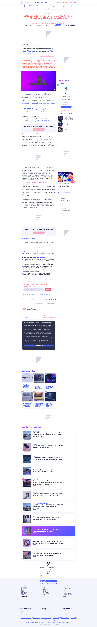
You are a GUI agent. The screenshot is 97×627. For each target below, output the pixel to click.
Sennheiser (66, 604)
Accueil (23, 11)
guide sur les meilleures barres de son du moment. (38, 244)
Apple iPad (44, 609)
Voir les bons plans (46, 55)
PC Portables (66, 586)
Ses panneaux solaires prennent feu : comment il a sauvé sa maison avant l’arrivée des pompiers (48, 506)
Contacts (43, 622)
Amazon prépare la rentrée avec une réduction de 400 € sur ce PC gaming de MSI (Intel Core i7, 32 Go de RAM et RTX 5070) (68, 119)
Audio (25, 303)
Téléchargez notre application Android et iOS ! (33, 251)
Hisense (44, 598)
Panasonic (44, 600)
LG (43, 599)
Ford (22, 601)
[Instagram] (43, 583)
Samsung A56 (63, 196)
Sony (43, 603)
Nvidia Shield (45, 592)
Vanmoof (65, 615)
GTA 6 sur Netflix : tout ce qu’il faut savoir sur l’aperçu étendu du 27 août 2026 (47, 530)
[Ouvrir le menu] (22, 2)
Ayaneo (43, 588)
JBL (64, 601)
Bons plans (65, 2)
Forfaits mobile (64, 202)
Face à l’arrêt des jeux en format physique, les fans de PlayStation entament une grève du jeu (48, 542)
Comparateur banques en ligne (38, 620)
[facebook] (31, 317)
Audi (22, 598)
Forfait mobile (72, 2)
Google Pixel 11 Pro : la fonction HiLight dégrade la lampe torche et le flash (48, 446)
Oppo (22, 591)
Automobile (23, 596)
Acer (64, 587)
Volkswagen (23, 606)
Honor (65, 591)
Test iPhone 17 (56, 617)
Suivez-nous (58, 25)
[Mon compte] (30, 2)
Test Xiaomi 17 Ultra (65, 617)
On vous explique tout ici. (48, 248)
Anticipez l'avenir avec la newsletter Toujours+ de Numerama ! (26, 386)
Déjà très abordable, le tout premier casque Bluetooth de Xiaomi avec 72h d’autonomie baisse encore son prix (38, 274)
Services (35, 528)
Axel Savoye (29, 308)
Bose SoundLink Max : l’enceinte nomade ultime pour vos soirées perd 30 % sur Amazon (38, 270)
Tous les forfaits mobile (67, 110)
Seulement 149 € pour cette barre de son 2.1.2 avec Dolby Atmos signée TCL (39, 405)
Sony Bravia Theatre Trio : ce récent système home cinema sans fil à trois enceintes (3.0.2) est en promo (38, 267)
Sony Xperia (23, 593)
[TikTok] (54, 583)
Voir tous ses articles (48, 317)
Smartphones (24, 586)
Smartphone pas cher (65, 203)
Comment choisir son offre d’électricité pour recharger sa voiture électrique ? (47, 470)
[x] (23, 317)
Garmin (22, 612)
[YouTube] (50, 583)
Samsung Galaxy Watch (26, 614)
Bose (65, 599)
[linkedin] (28, 317)
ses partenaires (32, 339)
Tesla (22, 605)
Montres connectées (25, 608)
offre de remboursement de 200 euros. (44, 122)
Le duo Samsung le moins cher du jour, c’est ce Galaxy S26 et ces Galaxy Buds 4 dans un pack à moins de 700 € (38, 260)
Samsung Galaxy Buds (68, 603)
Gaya (65, 611)
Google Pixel (23, 588)
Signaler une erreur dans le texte (29, 299)
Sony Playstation (45, 593)
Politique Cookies (51, 622)
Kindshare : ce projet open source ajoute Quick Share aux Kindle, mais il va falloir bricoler (47, 494)
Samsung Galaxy (24, 592)
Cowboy (65, 609)
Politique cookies (29, 343)
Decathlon (66, 610)
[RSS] (47, 583)
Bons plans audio (34, 11)
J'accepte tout (39, 345)
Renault (22, 604)
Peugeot (23, 603)
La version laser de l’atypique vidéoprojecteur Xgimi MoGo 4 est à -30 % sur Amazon (68, 130)
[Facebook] (45, 583)
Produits (49, 303)
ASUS (43, 587)
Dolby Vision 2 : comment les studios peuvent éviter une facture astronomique (47, 554)
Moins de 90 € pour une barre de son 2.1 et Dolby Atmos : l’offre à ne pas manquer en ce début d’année (50, 405)
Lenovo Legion (45, 589)
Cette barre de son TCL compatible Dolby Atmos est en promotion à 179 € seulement (39, 387)
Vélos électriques (67, 608)
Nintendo (44, 591)
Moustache (66, 612)
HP (64, 592)
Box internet (63, 208)
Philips (43, 601)
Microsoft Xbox (45, 590)
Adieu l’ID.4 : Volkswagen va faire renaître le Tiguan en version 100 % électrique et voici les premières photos (47, 434)
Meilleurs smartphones (65, 200)
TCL (55, 303)
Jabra (65, 600)
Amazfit (22, 609)
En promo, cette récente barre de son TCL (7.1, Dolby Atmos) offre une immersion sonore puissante (27, 405)
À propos (37, 622)
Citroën (22, 600)
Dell (64, 589)
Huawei (22, 589)
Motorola (23, 590)
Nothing (65, 602)
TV (42, 596)
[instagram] (26, 317)
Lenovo (65, 590)
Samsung (44, 602)
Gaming (44, 586)
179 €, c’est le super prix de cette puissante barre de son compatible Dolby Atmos (50, 387)
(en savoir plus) (47, 334)
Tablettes (44, 608)
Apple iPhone (24, 587)
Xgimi (43, 605)
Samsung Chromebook (68, 594)
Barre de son (33, 303)
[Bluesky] (56, 583)
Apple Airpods (66, 598)
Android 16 (73, 617)
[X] (40, 583)
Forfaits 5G (63, 198)
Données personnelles (62, 622)
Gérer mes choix (38, 348)
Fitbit (22, 611)
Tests (54, 2)
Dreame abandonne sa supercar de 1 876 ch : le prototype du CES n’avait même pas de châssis (48, 458)
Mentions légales (29, 622)
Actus (50, 2)
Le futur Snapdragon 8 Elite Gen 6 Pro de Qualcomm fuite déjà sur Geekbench (46, 518)
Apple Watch (23, 610)
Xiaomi (22, 594)
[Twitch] (52, 583)
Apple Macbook (67, 588)
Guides (59, 2)
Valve (43, 594)
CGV (70, 622)
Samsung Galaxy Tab (46, 613)
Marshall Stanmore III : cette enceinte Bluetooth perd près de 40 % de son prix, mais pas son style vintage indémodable (39, 263)
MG (22, 602)
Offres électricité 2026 (65, 210)
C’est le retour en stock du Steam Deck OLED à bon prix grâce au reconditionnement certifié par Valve (68, 124)
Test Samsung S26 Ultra (60, 620)
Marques (41, 303)
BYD (22, 599)
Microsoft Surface (67, 593)
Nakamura (66, 613)
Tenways (65, 614)
